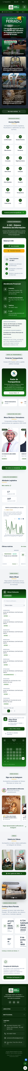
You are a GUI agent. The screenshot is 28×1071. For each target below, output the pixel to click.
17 (7, 755)
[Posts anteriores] (3, 808)
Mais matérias (5, 485)
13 (17, 752)
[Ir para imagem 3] (15, 897)
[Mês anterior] (5, 740)
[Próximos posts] (24, 808)
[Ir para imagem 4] (16, 897)
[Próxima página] (18, 711)
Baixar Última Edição (14, 728)
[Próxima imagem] (23, 890)
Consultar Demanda (15, 250)
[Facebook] (10, 1002)
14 (20, 752)
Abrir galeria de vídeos (14, 873)
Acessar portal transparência (12, 212)
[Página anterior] (5, 711)
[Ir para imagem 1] (11, 897)
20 (17, 755)
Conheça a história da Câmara (9, 950)
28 (20, 758)
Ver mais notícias (13, 111)
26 (14, 758)
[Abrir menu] (24, 7)
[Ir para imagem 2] (12, 897)
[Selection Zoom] (19, 519)
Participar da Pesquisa (13, 977)
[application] (14, 528)
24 (7, 758)
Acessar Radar (13, 393)
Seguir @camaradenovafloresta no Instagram (13, 826)
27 (17, 758)
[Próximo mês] (23, 740)
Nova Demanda (15, 246)
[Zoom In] (15, 519)
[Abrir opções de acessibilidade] (25, 1063)
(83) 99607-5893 (11, 1033)
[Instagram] (14, 1002)
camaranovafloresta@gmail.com (15, 1038)
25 (11, 758)
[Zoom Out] (17, 519)
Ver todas (23, 546)
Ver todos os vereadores (13, 468)
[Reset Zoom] (23, 519)
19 (13, 755)
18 (10, 755)
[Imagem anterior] (4, 890)
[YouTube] (18, 1002)
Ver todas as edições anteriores (12, 733)
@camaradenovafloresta (15, 789)
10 (7, 752)
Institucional (7, 1014)
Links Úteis (6, 1009)
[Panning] (21, 519)
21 (20, 755)
